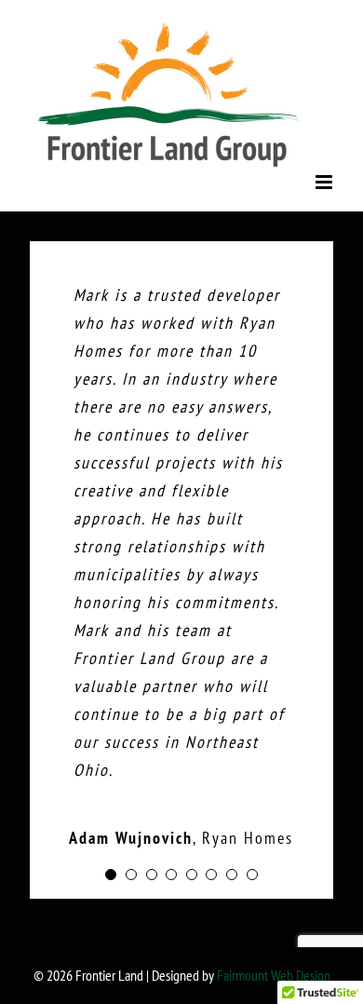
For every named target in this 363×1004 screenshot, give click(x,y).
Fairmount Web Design (273, 975)
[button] (110, 874)
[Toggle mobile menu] (325, 182)
